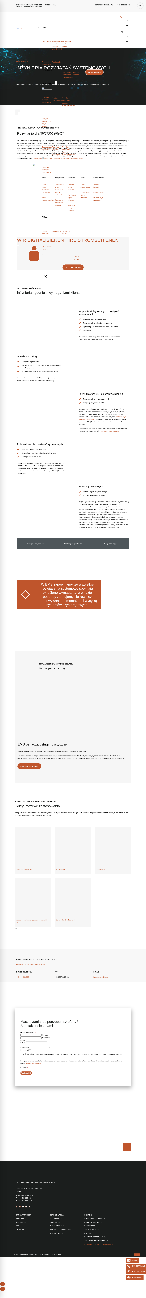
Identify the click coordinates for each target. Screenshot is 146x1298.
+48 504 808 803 (25, 1198)
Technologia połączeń (53, 133)
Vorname (45, 1035)
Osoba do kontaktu (28, 1032)
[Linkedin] (16, 1206)
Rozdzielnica (56, 62)
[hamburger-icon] (100, 25)
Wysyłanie (26, 1073)
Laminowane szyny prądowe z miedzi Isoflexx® (59, 190)
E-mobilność (46, 41)
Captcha (24, 1068)
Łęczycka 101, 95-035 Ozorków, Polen (30, 964)
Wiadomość (24, 1047)
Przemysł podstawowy (24, 869)
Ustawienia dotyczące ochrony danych (98, 1244)
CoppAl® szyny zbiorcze (71, 187)
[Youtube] (26, 1206)
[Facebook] (23, 1206)
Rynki (44, 27)
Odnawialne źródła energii (66, 43)
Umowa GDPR (26, 1050)
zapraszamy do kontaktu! (110, 431)
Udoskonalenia (98, 192)
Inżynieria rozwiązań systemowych (68, 74)
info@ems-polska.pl (100, 977)
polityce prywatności (33, 1063)
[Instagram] (20, 1206)
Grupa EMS (56, 231)
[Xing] (29, 1206)
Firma (45, 217)
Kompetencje (48, 84)
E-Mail (23, 1043)
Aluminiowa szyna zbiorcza (72, 197)
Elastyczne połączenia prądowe (59, 202)
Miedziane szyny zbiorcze (71, 207)
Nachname (46, 1038)
